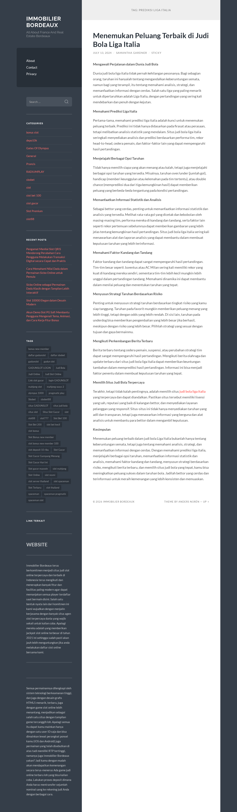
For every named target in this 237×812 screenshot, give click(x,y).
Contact (31, 67)
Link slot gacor (36, 380)
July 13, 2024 (102, 52)
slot (28, 187)
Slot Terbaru (34, 487)
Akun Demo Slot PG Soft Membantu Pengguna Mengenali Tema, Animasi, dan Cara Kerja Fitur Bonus (48, 316)
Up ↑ (206, 501)
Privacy (31, 74)
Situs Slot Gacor (51, 411)
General (31, 156)
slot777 (44, 418)
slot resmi (50, 474)
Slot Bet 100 (60, 418)
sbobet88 (46, 399)
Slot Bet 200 (35, 424)
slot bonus (33, 430)
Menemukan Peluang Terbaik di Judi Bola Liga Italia (151, 39)
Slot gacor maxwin (38, 468)
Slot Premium (34, 211)
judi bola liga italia (192, 391)
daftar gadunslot (37, 355)
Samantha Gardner (131, 52)
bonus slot (32, 132)
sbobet (30, 179)
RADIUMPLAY (35, 171)
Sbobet (32, 399)
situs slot (33, 411)
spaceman (33, 493)
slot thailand (52, 487)
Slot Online (34, 474)
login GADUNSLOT (59, 380)
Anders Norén (188, 501)
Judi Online (34, 374)
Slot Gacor (59, 449)
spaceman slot (36, 500)
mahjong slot (35, 386)
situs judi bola (60, 405)
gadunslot (33, 361)
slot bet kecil (53, 424)
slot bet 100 (33, 195)
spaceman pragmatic (55, 493)
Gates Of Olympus (37, 148)
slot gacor (32, 203)
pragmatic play (56, 393)
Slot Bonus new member (41, 437)
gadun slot (49, 361)
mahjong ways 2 (55, 386)
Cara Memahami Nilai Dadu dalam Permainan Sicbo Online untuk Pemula (47, 272)
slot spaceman (61, 481)
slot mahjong (59, 468)
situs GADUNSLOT (38, 405)
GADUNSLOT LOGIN (39, 367)
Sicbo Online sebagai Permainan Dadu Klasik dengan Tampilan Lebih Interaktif (47, 288)
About (30, 61)
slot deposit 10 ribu (38, 449)
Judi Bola (60, 367)
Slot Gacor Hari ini (38, 462)
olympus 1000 (36, 393)
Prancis (30, 164)
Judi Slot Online (53, 374)
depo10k (31, 140)
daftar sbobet (58, 355)
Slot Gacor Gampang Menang (44, 456)
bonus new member (38, 348)
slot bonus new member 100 (43, 443)
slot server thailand (38, 481)
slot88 (30, 219)
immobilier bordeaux (43, 22)
